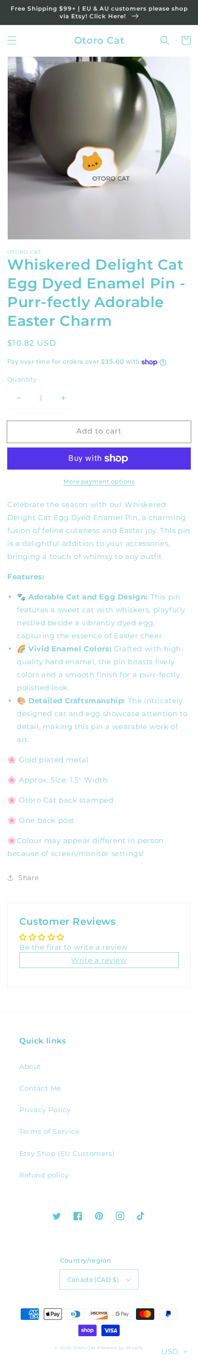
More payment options (99, 481)
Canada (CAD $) (93, 1279)
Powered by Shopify (120, 1347)
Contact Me (40, 1088)
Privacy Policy (45, 1109)
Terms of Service (49, 1131)
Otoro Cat (84, 1347)
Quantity (22, 379)
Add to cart (99, 430)
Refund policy (44, 1175)
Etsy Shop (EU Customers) (67, 1153)
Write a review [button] (98, 960)
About (30, 1066)
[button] (12, 40)
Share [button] (28, 877)
